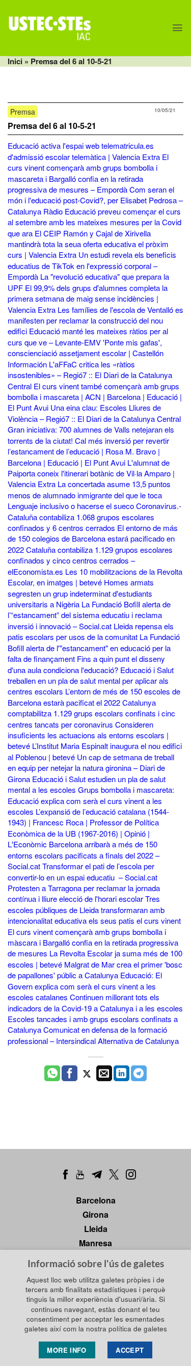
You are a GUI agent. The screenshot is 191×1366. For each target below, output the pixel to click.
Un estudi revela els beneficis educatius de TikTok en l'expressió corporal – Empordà (92, 265)
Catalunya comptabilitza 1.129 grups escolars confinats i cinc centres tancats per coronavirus (91, 713)
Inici (15, 61)
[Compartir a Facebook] (69, 1073)
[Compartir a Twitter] (87, 1073)
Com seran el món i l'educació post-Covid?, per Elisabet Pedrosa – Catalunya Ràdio (95, 200)
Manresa (95, 1243)
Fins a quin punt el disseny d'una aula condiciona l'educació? (86, 664)
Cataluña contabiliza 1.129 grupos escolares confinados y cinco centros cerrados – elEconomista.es (90, 560)
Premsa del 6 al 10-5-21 (52, 125)
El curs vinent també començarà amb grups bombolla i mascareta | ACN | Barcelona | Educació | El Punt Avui (95, 397)
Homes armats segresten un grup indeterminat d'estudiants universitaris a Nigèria (81, 593)
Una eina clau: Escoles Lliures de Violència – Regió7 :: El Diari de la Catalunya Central (94, 412)
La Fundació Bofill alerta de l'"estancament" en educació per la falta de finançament (94, 647)
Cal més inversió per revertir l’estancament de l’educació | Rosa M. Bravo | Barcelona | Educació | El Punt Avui (88, 451)
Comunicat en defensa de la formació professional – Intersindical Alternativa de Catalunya (93, 1035)
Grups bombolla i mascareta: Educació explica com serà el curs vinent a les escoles (91, 800)
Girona (95, 1214)
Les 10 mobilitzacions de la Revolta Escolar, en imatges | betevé (95, 576)
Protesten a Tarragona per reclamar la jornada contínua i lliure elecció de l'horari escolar (84, 893)
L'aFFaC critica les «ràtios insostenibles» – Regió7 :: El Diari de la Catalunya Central (90, 375)
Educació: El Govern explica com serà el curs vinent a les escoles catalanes (85, 986)
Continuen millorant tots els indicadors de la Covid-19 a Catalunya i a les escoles (95, 1002)
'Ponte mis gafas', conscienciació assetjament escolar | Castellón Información (85, 353)
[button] (177, 28)
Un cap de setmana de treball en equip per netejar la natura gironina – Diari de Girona (91, 768)
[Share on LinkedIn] (121, 1073)
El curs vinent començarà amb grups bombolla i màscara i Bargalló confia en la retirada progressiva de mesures (93, 942)
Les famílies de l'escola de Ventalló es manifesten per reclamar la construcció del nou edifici (95, 320)
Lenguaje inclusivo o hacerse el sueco (71, 505)
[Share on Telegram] (139, 1073)
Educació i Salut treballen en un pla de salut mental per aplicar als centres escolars (91, 680)
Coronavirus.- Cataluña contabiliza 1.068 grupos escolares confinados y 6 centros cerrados (94, 516)
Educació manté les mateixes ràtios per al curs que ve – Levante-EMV (88, 336)
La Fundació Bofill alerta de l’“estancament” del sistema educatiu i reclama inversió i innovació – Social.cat (89, 615)
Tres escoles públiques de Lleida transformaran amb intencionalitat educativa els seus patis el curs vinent (94, 909)
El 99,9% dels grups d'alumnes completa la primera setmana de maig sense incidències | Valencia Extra (88, 298)
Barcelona (96, 1200)
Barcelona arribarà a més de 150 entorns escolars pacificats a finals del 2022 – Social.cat (83, 855)
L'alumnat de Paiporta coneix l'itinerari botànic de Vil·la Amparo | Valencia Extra (91, 473)
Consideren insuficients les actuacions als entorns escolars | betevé (88, 735)
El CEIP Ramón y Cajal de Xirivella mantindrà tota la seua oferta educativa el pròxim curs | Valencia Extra (88, 244)
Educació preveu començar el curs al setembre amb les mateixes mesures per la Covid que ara (94, 222)
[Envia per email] (104, 1073)
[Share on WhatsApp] (52, 1073)
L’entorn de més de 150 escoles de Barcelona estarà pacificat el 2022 (94, 696)
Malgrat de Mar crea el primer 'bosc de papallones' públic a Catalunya (95, 969)
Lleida (95, 1229)
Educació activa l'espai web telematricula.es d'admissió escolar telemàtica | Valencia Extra (84, 151)
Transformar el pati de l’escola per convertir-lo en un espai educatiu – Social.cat (82, 871)
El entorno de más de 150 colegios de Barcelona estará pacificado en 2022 (93, 538)
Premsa (22, 111)
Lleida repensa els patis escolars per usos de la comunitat (91, 631)
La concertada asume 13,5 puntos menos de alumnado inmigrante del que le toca (89, 489)
